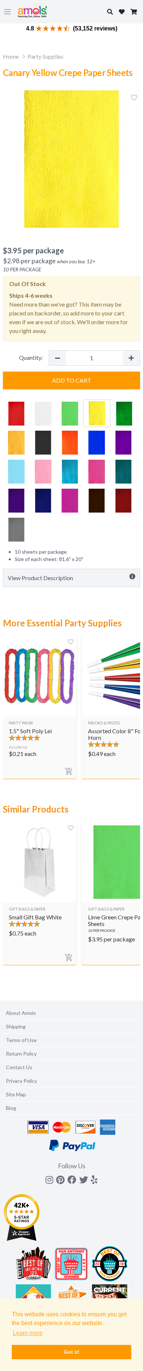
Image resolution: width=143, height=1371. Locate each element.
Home (11, 56)
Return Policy (21, 1053)
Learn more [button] (28, 1333)
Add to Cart (71, 380)
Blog (11, 1108)
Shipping (16, 1026)
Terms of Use (21, 1040)
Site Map (16, 1094)
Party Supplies (45, 56)
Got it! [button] (72, 1352)
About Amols (21, 1013)
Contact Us (19, 1067)
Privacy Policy (21, 1081)
